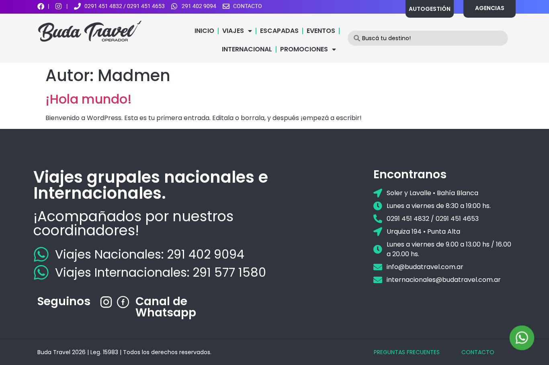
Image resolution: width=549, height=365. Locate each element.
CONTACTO (477, 352)
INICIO (204, 30)
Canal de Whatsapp (165, 307)
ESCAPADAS (279, 30)
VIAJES (233, 30)
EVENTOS (321, 30)
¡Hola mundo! (88, 99)
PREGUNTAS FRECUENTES (407, 352)
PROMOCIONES (304, 49)
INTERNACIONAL (247, 49)
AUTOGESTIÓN (430, 9)
